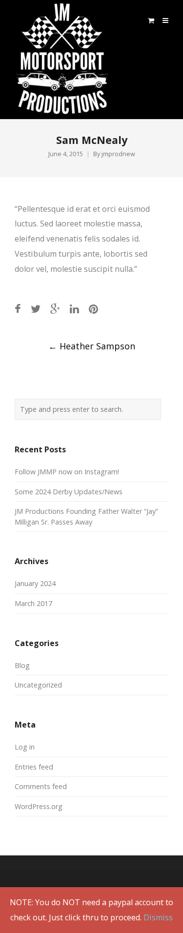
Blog (22, 665)
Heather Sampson (91, 346)
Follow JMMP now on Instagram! (67, 471)
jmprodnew (118, 154)
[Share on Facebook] (18, 309)
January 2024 (35, 583)
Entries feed (34, 766)
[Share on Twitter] (36, 309)
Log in (25, 746)
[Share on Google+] (55, 309)
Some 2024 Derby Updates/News (68, 491)
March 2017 (33, 603)
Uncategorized (38, 685)
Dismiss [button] (158, 917)
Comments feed (41, 786)
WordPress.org (38, 806)
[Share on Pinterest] (93, 309)
